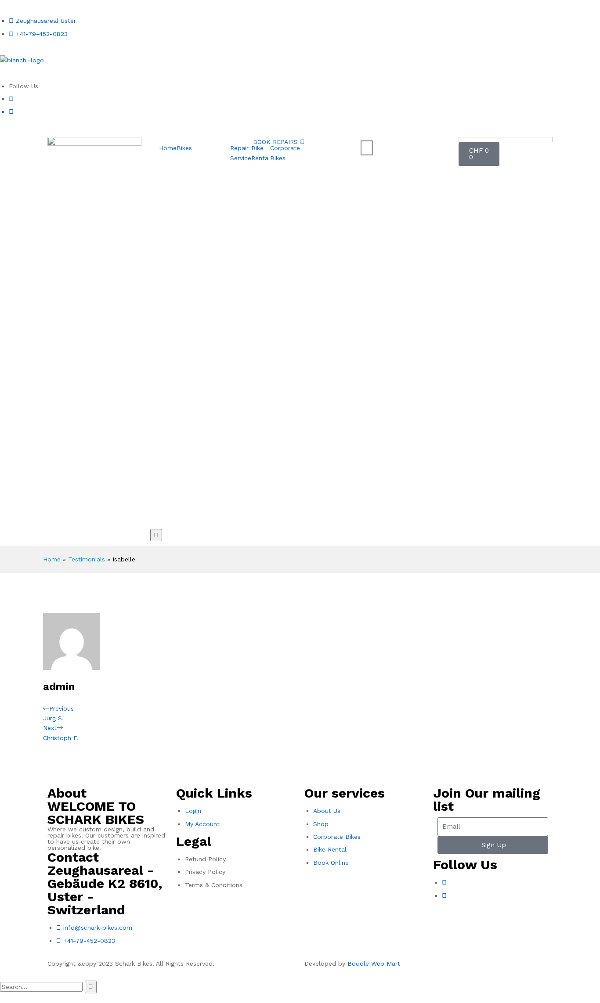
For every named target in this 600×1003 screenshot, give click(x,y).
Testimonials (86, 559)
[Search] (91, 987)
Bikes (184, 147)
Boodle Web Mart (373, 963)
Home (168, 147)
